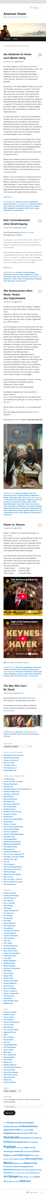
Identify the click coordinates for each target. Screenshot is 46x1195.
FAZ (25, 1142)
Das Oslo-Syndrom (10, 799)
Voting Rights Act (10, 770)
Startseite (7, 39)
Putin (31, 1166)
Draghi (27, 206)
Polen (5, 510)
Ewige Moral (8, 816)
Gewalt (17, 1151)
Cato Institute (8, 1019)
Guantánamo (8, 821)
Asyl (31, 1129)
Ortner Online (8, 973)
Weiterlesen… (8, 197)
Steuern (19, 734)
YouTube (25, 676)
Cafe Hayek (8, 908)
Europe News (8, 1039)
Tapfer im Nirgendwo (11, 993)
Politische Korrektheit (11, 1166)
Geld (40, 671)
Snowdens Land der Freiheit (14, 857)
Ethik (29, 502)
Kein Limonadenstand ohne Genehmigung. (17, 222)
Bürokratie (7, 279)
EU (5, 1141)
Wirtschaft (12, 204)
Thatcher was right (10, 859)
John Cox (7, 940)
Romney (39, 1170)
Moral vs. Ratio (9, 762)
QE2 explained (9, 849)
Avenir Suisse (9, 1017)
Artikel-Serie (31, 698)
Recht (25, 497)
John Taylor (8, 943)
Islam (21, 1155)
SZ (5, 1181)
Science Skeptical (10, 983)
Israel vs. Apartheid (11, 831)
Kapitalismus (33, 202)
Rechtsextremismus (29, 1170)
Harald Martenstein (10, 1045)
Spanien (26, 510)
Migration (16, 1163)
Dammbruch (8, 502)
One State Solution (10, 847)
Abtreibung (9, 500)
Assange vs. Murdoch (11, 794)
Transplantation (9, 512)
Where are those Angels (12, 874)
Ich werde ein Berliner (12, 930)
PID (40, 508)
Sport (21, 1177)
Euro (32, 206)
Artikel (34, 412)
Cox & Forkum (9, 1024)
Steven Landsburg (10, 991)
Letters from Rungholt (12, 953)
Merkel (6, 204)
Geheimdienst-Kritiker (11, 758)
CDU (5, 206)
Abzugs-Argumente (11, 784)
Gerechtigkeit (9, 1151)
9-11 (5, 1123)
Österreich (32, 493)
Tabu (37, 510)
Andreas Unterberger (11, 895)
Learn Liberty (8, 1050)
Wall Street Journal (10, 1075)
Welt (28, 1181)
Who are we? (8, 877)
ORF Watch (8, 971)
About (15, 39)
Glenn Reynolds (9, 925)
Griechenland (19, 208)
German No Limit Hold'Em (13, 819)
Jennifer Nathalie (10, 933)
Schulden (7, 676)
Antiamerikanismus (11, 1126)
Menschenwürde (14, 508)
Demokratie (11, 206)
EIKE (5, 1034)
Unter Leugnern (9, 864)
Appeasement (10, 1129)
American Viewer (15, 14)
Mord (21, 1163)
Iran (15, 1155)
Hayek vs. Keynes (14, 524)
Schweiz (27, 1173)
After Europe (8, 786)
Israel (27, 1155)
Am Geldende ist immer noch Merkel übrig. (18, 56)
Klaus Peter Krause (10, 951)
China (36, 1133)
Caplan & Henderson (11, 910)
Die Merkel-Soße (9, 809)
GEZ (21, 1151)
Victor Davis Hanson (11, 1072)
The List (6, 861)
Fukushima (19, 1147)
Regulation (38, 279)
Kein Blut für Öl (9, 836)
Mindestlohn (30, 279)
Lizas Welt (7, 958)
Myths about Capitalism (12, 844)
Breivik (20, 1133)
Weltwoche (7, 1080)
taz (7, 1181)
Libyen (22, 1159)
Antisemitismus (29, 1126)
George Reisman (10, 923)
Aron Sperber (8, 900)
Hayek (12, 662)
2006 (40, 399)
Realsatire (17, 1170)
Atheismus (30, 500)
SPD (6, 1176)
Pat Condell (8, 1059)
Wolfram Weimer (10, 1082)
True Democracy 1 (10, 765)
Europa (36, 206)
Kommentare (17, 210)
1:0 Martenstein (9, 779)
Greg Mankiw (8, 928)
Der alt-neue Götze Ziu (12, 804)
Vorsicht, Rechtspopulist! (13, 867)
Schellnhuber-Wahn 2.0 (12, 852)
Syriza (31, 208)
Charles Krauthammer (11, 1022)
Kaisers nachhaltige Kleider (14, 834)
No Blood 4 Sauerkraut (12, 968)
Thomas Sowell (9, 1070)
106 (40, 55)
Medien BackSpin (10, 960)
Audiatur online (9, 1014)
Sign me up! (9, 1113)
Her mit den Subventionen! (13, 826)
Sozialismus (34, 1172)
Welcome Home (9, 1077)
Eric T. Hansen (9, 1037)
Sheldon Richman (10, 1065)
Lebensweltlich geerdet (12, 841)
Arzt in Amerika (9, 903)
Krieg (10, 1159)
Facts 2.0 (7, 1042)
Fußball (26, 1147)
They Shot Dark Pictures (12, 1067)
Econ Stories (8, 535)
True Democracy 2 (10, 768)
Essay (27, 407)
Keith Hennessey (10, 948)
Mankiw (39, 506)
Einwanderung (36, 1138)
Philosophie (7, 277)
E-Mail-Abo (8, 1097)
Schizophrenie (20, 1173)
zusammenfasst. (9, 710)
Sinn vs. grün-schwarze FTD (14, 854)
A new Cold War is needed (13, 781)
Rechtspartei (12, 669)
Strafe (32, 1177)
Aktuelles (19, 202)
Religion (20, 510)
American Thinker (10, 1012)
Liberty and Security (11, 760)
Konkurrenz (21, 279)
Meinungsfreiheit (33, 1158)
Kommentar (33, 676)
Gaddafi (33, 1147)
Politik (27, 208)
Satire (13, 1173)
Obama (36, 274)
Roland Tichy (8, 978)
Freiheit (20, 274)
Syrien (37, 1176)
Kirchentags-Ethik (10, 839)
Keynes (26, 662)
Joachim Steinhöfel (11, 935)
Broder (25, 1133)
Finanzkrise (28, 671)
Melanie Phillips (9, 966)
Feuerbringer (8, 918)
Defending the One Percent (13, 755)
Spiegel (32, 510)
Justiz (37, 1155)
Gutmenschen (34, 504)
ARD (18, 1129)
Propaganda (24, 1166)
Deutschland (20, 206)
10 (40, 221)
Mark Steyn (8, 1052)
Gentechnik (20, 504)
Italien (32, 1155)
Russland (7, 1172)
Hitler (5, 506)
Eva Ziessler (8, 915)
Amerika (26, 202)
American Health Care (11, 791)
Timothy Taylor (9, 996)
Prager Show (8, 976)
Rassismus (9, 1169)
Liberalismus (31, 506)
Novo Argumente (10, 1055)
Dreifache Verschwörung (12, 811)
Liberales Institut (10, 956)
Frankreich (34, 1142)
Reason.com (26, 232)
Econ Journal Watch (11, 1029)
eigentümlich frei (10, 1032)
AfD (16, 1122)
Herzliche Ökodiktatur (11, 829)
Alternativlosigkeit (36, 204)
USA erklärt (8, 998)
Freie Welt (7, 920)
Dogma (24, 502)
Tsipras (36, 208)
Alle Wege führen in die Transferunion (17, 789)
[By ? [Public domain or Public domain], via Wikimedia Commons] (23, 488)
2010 (8, 402)
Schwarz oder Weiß (11, 981)
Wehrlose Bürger (10, 872)
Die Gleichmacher (10, 806)
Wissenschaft (35, 512)
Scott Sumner (9, 986)
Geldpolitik (10, 208)
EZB (5, 208)
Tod (40, 510)
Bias (15, 1133)
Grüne (15, 495)
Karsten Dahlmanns (11, 946)
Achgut (10, 1122)
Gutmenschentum (24, 495)
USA (18, 277)
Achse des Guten (10, 893)
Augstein (8, 1133)
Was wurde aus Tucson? (12, 869)
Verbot (20, 512)
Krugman (16, 1159)
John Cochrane (9, 938)
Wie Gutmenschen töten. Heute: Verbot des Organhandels (18, 294)
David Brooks (8, 1027)
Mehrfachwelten (9, 963)
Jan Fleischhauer (10, 1047)
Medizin (6, 497)
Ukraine (16, 1182)
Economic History (10, 814)
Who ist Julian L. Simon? (13, 879)
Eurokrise (18, 1142)
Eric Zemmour (9, 913)
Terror (11, 1181)
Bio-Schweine (9, 796)
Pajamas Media (9, 1057)
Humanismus (12, 506)
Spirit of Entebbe (10, 988)
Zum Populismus (10, 884)
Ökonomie (7, 734)
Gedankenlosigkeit (10, 504)
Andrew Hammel (10, 898)
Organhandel (25, 508)
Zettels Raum (8, 1003)
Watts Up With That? (11, 1001)
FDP (28, 1142)
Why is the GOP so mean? (13, 882)
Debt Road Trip (9, 801)
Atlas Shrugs (8, 905)
